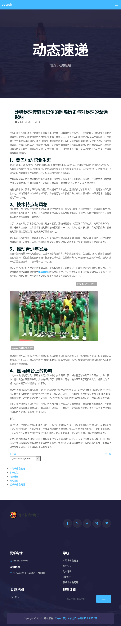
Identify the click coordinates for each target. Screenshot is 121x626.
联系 (17, 484)
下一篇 (108, 454)
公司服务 (14, 480)
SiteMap (15, 597)
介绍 (17, 468)
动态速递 (14, 476)
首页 (53, 66)
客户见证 (14, 472)
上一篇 (13, 454)
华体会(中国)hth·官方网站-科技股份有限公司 (75, 618)
